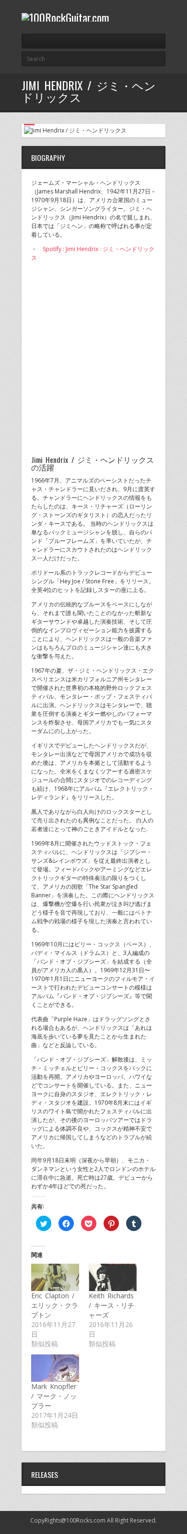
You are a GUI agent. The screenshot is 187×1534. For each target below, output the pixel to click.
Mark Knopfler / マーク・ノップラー (54, 1396)
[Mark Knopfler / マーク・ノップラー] (55, 1368)
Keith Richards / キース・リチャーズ (111, 1305)
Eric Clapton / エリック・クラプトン (54, 1305)
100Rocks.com (85, 1520)
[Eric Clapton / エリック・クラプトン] (55, 1277)
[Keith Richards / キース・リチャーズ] (113, 1277)
